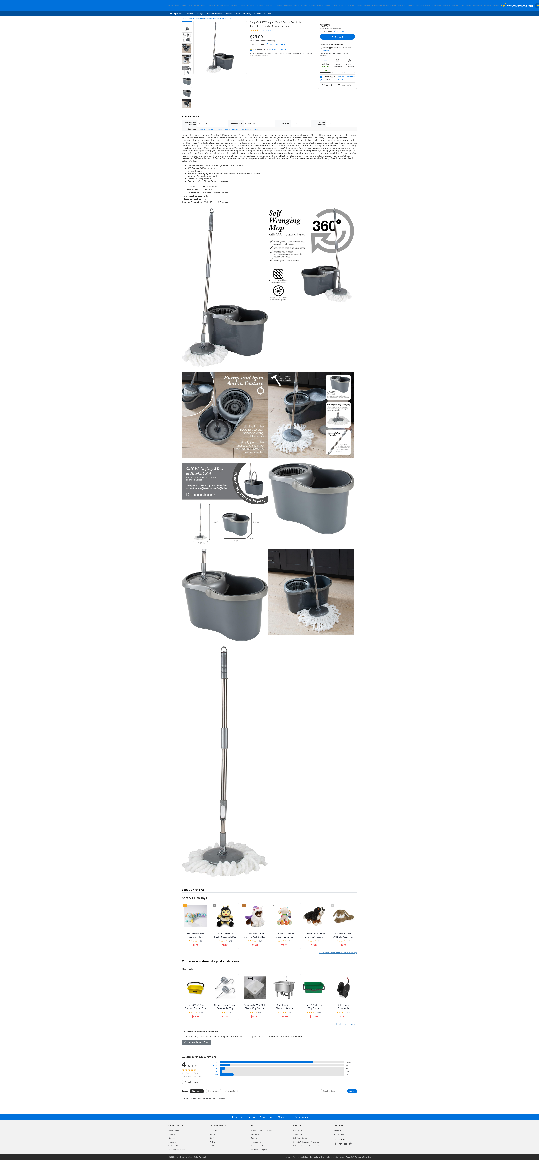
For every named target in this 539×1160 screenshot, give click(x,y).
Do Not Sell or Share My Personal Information (310, 1145)
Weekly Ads (303, 1117)
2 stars (215, 1071)
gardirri (226, 5)
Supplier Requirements (177, 1149)
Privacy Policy (298, 1134)
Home (184, 18)
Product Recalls (257, 1145)
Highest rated (213, 1091)
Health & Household (195, 18)
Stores (212, 1134)
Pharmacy (247, 13)
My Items (267, 13)
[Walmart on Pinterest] (350, 1144)
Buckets (256, 129)
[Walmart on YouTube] (345, 1144)
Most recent (197, 1091)
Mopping (248, 129)
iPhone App (338, 1130)
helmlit (170, 5)
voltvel (190, 5)
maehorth (212, 5)
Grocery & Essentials (214, 13)
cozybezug (342, 5)
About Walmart (174, 1130)
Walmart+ (214, 1142)
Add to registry (347, 85)
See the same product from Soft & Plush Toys (338, 952)
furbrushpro (410, 5)
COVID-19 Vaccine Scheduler (263, 1130)
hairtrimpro (420, 5)
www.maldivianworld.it (277, 49)
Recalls (254, 1138)
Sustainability (173, 1145)
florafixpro (259, 5)
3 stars (215, 1068)
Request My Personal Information (305, 1142)
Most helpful (230, 1091)
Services (190, 13)
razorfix (327, 5)
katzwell (386, 5)
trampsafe (495, 5)
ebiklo (177, 5)
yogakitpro (268, 5)
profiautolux (456, 5)
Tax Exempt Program (259, 1149)
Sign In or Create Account (245, 1117)
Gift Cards (214, 1145)
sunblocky (359, 5)
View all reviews (191, 1081)
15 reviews (269, 30)
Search (352, 1091)
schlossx (197, 5)
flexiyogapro (278, 5)
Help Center (268, 1117)
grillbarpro (250, 5)
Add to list (329, 85)
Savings (200, 13)
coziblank (351, 5)
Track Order (286, 1117)
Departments (178, 13)
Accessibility (256, 1142)
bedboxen (367, 5)
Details (340, 80)
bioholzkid (487, 5)
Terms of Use (297, 1130)
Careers (257, 13)
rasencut (204, 5)
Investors (172, 1142)
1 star (216, 1074)
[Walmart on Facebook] (335, 1144)
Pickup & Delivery (233, 13)
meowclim (401, 5)
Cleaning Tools (225, 18)
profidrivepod (466, 5)
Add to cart (337, 36)
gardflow (220, 5)
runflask (296, 5)
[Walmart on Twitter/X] (340, 1144)
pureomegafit (436, 5)
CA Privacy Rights (299, 1138)
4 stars (215, 1065)
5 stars (215, 1062)
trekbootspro (288, 5)
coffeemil (304, 5)
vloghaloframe (477, 5)
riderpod (183, 5)
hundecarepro (377, 5)
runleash (393, 5)
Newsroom (172, 1138)
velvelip (427, 5)
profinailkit (446, 5)
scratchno (320, 5)
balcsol (243, 5)
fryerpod (312, 5)
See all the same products (346, 1024)
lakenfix (334, 5)
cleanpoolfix (235, 5)
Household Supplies (211, 18)
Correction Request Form (196, 1042)
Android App (339, 1134)
